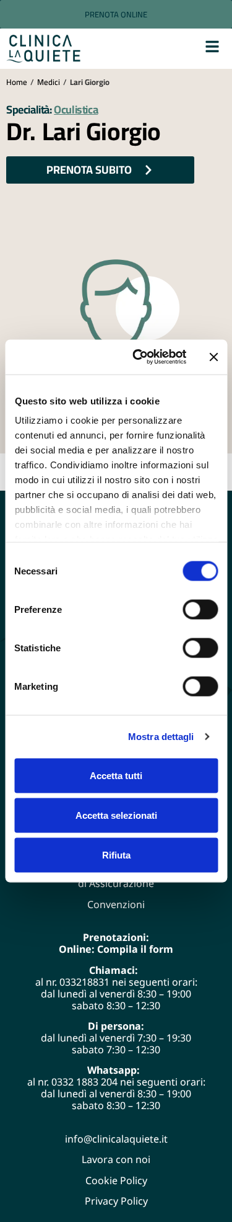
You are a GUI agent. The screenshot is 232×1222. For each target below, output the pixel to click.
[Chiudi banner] (213, 356)
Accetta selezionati (116, 814)
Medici (48, 82)
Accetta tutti (116, 775)
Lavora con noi (116, 1159)
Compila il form (135, 949)
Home (16, 82)
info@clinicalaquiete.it (116, 1139)
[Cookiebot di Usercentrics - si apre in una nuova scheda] (138, 357)
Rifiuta (116, 854)
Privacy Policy (116, 1201)
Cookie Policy (116, 1180)
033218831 (84, 982)
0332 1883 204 (84, 1082)
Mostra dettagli (161, 736)
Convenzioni (116, 904)
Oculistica (76, 109)
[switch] (200, 609)
